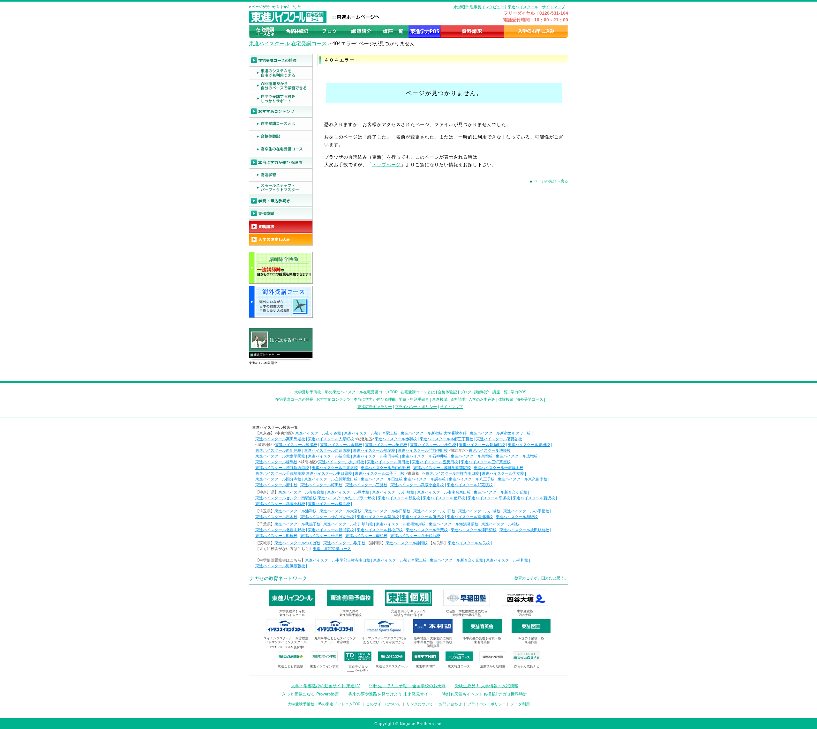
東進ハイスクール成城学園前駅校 (442, 467)
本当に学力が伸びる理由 (375, 399)
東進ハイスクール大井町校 (341, 462)
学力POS (518, 392)
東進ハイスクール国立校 (503, 473)
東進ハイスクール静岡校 (407, 543)
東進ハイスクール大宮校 (340, 511)
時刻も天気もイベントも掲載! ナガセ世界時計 (484, 694)
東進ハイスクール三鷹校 (366, 485)
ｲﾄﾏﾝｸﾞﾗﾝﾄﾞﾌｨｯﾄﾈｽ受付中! (286, 647)
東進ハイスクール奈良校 (469, 543)
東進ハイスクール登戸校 (444, 498)
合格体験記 (447, 392)
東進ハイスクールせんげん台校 (327, 517)
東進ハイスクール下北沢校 (335, 467)
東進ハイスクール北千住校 (433, 445)
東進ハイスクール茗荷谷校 (499, 439)
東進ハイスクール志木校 (276, 517)
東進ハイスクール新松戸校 (380, 530)
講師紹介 (482, 392)
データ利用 (520, 704)
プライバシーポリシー (487, 704)
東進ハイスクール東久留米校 (522, 479)
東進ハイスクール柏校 (500, 524)
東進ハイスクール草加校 (378, 517)
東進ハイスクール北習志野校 (280, 530)
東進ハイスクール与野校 (517, 517)
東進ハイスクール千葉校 (427, 530)
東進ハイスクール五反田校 (435, 462)
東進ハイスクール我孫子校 (297, 524)
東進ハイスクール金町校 (341, 445)
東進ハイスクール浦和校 (295, 511)
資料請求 (458, 399)
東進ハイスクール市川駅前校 (348, 524)
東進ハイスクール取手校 (344, 543)
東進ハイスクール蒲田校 (388, 462)
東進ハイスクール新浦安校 (331, 530)
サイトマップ (553, 7)
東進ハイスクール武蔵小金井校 (417, 485)
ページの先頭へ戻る (551, 181)
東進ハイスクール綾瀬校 (296, 445)
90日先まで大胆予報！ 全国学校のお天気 (407, 685)
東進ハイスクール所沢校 (423, 517)
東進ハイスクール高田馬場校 (280, 439)
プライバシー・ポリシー (416, 407)
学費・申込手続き (414, 399)
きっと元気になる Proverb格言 (310, 694)
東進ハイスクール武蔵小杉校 (280, 504)
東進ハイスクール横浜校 (329, 504)
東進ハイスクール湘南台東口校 (444, 492)
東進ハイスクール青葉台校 (301, 492)
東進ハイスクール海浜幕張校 (453, 524)
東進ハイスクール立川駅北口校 (331, 479)
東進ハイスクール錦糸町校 (482, 445)
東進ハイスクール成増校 (517, 456)
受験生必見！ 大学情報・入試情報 (486, 685)
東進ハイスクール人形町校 (331, 439)
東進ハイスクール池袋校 (489, 450)
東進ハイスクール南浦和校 (470, 517)
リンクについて (419, 704)
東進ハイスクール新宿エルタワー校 (500, 433)
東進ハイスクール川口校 (434, 511)
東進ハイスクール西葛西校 (327, 450)
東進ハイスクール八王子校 (472, 479)
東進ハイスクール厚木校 (348, 492)
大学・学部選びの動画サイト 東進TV (325, 685)
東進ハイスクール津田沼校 (474, 530)
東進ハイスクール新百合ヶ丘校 (500, 492)
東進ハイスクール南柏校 (366, 535)
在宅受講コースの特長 (294, 399)
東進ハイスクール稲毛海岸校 (401, 524)
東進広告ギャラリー (267, 354)
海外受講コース (529, 399)
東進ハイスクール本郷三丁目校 (446, 439)
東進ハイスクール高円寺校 (376, 456)
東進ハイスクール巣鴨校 (472, 456)
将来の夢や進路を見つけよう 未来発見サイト (390, 694)
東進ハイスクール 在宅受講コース (288, 43)
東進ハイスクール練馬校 (276, 462)
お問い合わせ (450, 704)
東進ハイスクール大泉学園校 (280, 456)
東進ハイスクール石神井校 (425, 456)
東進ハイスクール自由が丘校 (385, 467)
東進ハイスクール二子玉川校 (380, 473)
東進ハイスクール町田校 (321, 485)
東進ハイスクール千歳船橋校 (280, 473)
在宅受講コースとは (418, 392)
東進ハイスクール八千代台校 (415, 535)
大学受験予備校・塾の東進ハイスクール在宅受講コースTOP (346, 392)
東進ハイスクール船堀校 (374, 450)
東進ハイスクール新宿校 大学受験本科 (434, 433)
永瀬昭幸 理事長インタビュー (478, 7)
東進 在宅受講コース (332, 549)
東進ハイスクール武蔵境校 (470, 485)
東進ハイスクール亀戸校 (386, 445)
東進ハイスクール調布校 (425, 479)
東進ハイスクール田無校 (382, 479)
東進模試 (439, 399)
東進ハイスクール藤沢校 (534, 498)
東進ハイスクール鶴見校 (399, 498)
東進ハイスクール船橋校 (276, 535)
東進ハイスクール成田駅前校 (524, 530)
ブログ (465, 392)
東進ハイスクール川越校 (479, 511)
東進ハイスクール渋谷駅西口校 (282, 467)
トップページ (386, 164)
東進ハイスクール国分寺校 (278, 479)
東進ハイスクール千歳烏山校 (498, 467)
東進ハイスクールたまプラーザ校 (346, 498)
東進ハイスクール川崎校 (393, 492)
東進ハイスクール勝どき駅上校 (371, 433)
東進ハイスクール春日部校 (387, 511)
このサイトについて (383, 704)
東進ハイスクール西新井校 (278, 450)
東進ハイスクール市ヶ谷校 (318, 433)
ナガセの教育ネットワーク (278, 578)
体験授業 (505, 399)
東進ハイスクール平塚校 (489, 498)
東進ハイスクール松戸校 (321, 535)
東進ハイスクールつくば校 (297, 543)
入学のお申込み (481, 399)
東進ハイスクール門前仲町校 (423, 450)
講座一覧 (500, 392)
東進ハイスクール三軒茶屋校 (486, 462)
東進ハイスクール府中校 (276, 485)
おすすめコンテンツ (333, 399)
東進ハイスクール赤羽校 (396, 439)
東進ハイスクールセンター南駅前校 (286, 498)
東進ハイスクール (523, 7)
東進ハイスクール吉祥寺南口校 (452, 473)
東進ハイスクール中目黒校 (329, 473)
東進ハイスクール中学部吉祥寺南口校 (337, 560)
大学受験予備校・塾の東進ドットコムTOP (324, 704)
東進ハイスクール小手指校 (526, 511)
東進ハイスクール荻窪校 (329, 456)
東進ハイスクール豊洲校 (529, 445)
